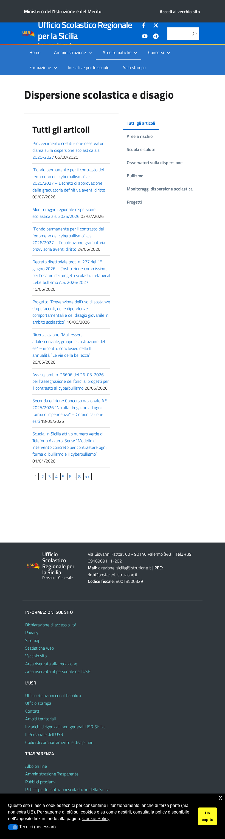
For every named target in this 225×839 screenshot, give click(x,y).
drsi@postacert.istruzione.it (112, 574)
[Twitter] (156, 26)
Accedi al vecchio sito (180, 11)
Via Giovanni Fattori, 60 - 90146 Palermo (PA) (129, 554)
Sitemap (32, 640)
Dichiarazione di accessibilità (50, 624)
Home (34, 52)
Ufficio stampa (38, 703)
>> (87, 476)
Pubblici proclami (40, 781)
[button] (13, 827)
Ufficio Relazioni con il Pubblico (53, 695)
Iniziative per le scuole (88, 67)
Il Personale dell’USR (44, 734)
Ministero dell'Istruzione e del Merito (63, 11)
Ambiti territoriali (40, 718)
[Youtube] (145, 37)
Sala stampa (134, 67)
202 (118, 561)
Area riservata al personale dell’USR (58, 671)
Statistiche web (39, 648)
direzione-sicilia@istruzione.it (124, 567)
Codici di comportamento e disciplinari (59, 742)
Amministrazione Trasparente (51, 773)
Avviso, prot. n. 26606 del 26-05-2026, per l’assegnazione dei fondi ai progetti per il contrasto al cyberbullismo (70, 381)
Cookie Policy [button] (95, 818)
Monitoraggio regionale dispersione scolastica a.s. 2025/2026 (63, 212)
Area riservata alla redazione (51, 663)
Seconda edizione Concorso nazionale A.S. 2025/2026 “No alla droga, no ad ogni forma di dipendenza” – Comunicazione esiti (70, 410)
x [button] (220, 797)
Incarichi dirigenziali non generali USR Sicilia (65, 726)
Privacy (31, 632)
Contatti (32, 711)
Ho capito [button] (207, 816)
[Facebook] (145, 26)
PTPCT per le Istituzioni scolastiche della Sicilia (67, 789)
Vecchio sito (36, 655)
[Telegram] (156, 37)
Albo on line (36, 766)
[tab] (141, 123)
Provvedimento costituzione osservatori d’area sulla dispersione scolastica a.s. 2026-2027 (68, 150)
